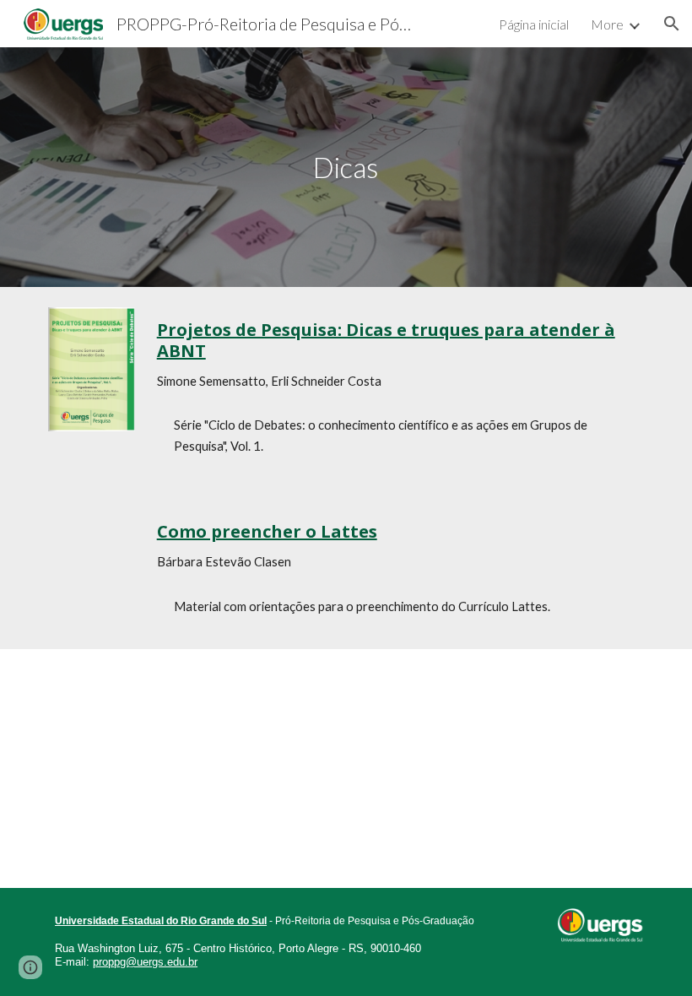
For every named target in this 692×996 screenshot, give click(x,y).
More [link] (607, 24)
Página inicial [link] (534, 24)
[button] (671, 23)
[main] (346, 167)
